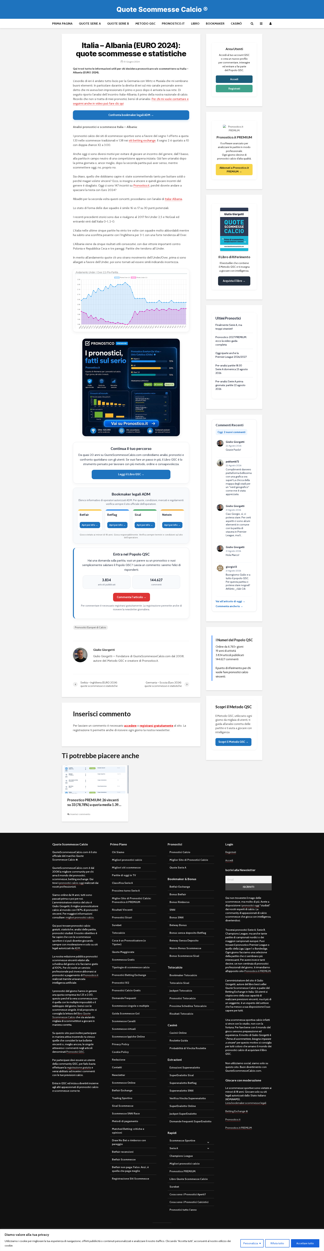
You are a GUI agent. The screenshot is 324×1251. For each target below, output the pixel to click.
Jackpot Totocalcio (181, 990)
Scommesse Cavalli (124, 1021)
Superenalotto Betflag (183, 1083)
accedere (130, 725)
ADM (77, 948)
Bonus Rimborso (180, 902)
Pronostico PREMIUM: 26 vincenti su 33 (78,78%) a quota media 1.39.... (94, 802)
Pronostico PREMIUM (183, 1171)
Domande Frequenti (124, 998)
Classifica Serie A (122, 883)
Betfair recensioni (123, 1151)
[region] (162, 1240)
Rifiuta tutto (277, 1243)
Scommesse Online (123, 1082)
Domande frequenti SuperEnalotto (191, 1121)
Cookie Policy (120, 1052)
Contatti (117, 1067)
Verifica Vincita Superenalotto (188, 1098)
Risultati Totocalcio (181, 1013)
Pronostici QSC (75, 1051)
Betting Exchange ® (236, 1111)
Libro (195, 23)
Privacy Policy (120, 1044)
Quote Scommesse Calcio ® (162, 9)
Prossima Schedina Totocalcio (188, 1006)
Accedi (234, 79)
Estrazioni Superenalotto (185, 1067)
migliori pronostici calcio (80, 917)
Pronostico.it (173, 23)
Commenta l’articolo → (131, 597)
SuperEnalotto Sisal (182, 1075)
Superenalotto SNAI (182, 1090)
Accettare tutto (305, 1243)
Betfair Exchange (122, 1090)
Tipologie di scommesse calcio (131, 967)
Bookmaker (215, 23)
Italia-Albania (173, 199)
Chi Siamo (118, 852)
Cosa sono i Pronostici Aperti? (188, 1194)
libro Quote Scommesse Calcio (71, 1015)
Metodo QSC (145, 23)
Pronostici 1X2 (120, 982)
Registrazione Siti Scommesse (130, 1178)
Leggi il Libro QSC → (131, 474)
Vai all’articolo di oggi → (230, 601)
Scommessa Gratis (123, 959)
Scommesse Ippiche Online (128, 1036)
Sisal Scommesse (122, 1105)
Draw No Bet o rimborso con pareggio (129, 1142)
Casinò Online (178, 1032)
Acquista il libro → (234, 281)
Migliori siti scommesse (126, 867)
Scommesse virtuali (124, 1029)
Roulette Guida (179, 1040)
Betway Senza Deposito (184, 940)
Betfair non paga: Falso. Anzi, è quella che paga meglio (130, 1169)
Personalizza (250, 1243)
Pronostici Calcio (180, 852)
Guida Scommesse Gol (126, 1013)
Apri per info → (90, 524)
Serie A (174, 1148)
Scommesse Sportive (182, 1140)
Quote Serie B (118, 23)
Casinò (236, 23)
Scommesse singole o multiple (130, 1005)
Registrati (234, 88)
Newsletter (118, 1075)
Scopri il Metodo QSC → (233, 742)
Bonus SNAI (177, 917)
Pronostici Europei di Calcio (90, 627)
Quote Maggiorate (123, 952)
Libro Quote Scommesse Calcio (189, 1179)
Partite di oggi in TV (124, 875)
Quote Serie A (90, 23)
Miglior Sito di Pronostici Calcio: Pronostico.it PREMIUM (131, 900)
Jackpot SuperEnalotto (183, 1113)
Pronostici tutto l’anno (183, 1209)
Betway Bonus (178, 925)
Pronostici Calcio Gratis (126, 990)
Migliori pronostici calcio (127, 860)
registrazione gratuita (79, 1067)
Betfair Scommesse (124, 1159)
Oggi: (231, 432)
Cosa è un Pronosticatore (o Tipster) (129, 942)
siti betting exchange (142, 140)
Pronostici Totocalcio (183, 998)
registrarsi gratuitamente (156, 725)
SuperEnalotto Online (183, 1106)
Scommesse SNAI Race (126, 1113)
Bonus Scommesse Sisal (184, 956)
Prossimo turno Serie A (126, 890)
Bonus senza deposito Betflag (188, 932)
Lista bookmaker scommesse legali (245, 1103)
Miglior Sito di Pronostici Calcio (189, 860)
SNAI (172, 909)
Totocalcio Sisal (179, 983)
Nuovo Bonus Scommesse (185, 948)
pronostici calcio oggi (71, 883)
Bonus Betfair (178, 894)
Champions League (181, 1156)
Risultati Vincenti (122, 909)
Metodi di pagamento (125, 1121)
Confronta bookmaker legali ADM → (131, 115)
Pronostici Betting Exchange (129, 975)
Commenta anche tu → (229, 606)
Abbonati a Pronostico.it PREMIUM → (234, 169)
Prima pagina (62, 23)
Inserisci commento (80, 814)
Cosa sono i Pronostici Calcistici (189, 1202)
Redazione (118, 1059)
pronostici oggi (251, 905)
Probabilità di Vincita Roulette (188, 1048)
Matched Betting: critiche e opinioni (128, 1130)
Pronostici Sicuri (122, 917)
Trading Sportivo (122, 1098)
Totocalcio (118, 932)
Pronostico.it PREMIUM (257, 971)
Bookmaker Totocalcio (183, 975)
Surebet (117, 925)
